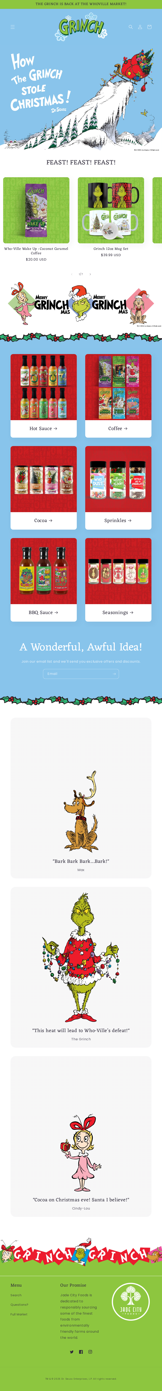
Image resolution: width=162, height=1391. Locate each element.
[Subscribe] (114, 674)
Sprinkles (115, 521)
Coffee (115, 429)
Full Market (19, 1314)
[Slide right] (90, 274)
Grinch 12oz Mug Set (111, 249)
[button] (12, 27)
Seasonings (115, 613)
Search (16, 1295)
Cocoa (40, 521)
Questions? (19, 1305)
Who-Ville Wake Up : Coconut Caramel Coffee (36, 251)
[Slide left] (71, 274)
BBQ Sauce (41, 613)
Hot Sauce (41, 429)
